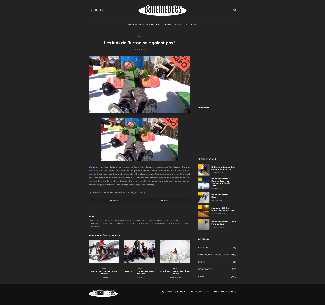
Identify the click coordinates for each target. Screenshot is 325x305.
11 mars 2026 (139, 277)
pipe (112, 223)
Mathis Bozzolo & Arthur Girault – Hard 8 (175, 272)
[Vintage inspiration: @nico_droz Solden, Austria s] (207, 130)
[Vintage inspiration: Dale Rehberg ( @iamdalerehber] (227, 130)
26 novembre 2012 (140, 49)
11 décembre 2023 (218, 227)
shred (133, 223)
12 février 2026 (175, 277)
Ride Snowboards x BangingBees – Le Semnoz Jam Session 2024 (221, 182)
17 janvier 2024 (217, 188)
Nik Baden (96, 223)
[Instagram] (91, 10)
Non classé (205, 269)
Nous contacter (199, 292)
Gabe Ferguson (156, 220)
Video (178, 25)
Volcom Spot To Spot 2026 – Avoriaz (104, 272)
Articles (191, 25)
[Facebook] (101, 10)
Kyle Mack (176, 220)
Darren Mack (140, 220)
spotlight (95, 226)
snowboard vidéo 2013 (179, 223)
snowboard (144, 223)
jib (167, 220)
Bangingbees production (144, 25)
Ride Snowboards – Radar (220, 195)
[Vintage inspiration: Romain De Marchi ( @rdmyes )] (207, 119)
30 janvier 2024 (217, 172)
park (105, 223)
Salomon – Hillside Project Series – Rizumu (222, 209)
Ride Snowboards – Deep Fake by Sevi (223, 222)
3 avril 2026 (104, 277)
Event (167, 25)
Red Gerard (122, 223)
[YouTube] (96, 10)
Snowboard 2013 (159, 223)
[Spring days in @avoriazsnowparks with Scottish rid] (207, 142)
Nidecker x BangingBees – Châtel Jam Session (223, 168)
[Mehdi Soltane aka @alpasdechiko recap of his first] (227, 119)
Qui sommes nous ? (173, 292)
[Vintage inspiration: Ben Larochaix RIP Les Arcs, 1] (227, 142)
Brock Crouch (96, 220)
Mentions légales (225, 292)
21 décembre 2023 (218, 213)
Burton (109, 220)
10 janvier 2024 (217, 200)
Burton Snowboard (123, 220)
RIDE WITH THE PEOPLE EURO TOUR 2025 (139, 272)
